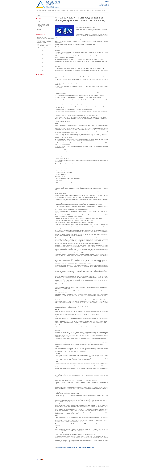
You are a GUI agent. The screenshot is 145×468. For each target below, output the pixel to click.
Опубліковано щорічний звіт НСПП (44, 47)
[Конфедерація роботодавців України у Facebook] (37, 460)
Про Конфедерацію (41, 10)
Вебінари (39, 29)
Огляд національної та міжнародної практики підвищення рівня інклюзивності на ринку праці (44, 50)
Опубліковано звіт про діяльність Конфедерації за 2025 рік (44, 45)
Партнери (63, 10)
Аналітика (39, 18)
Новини (58, 10)
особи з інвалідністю (61, 447)
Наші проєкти (70, 10)
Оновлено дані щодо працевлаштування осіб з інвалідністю (45, 38)
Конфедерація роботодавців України (86, 447)
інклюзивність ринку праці (72, 447)
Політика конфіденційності (103, 466)
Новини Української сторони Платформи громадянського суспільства (43, 25)
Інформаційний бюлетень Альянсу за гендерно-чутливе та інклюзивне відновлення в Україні (45, 41)
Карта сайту (88, 466)
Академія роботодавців (95, 10)
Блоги (38, 21)
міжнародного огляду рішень (99, 25)
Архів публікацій (40, 74)
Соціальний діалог (51, 10)
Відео (103, 10)
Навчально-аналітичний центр (81, 10)
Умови (94, 466)
